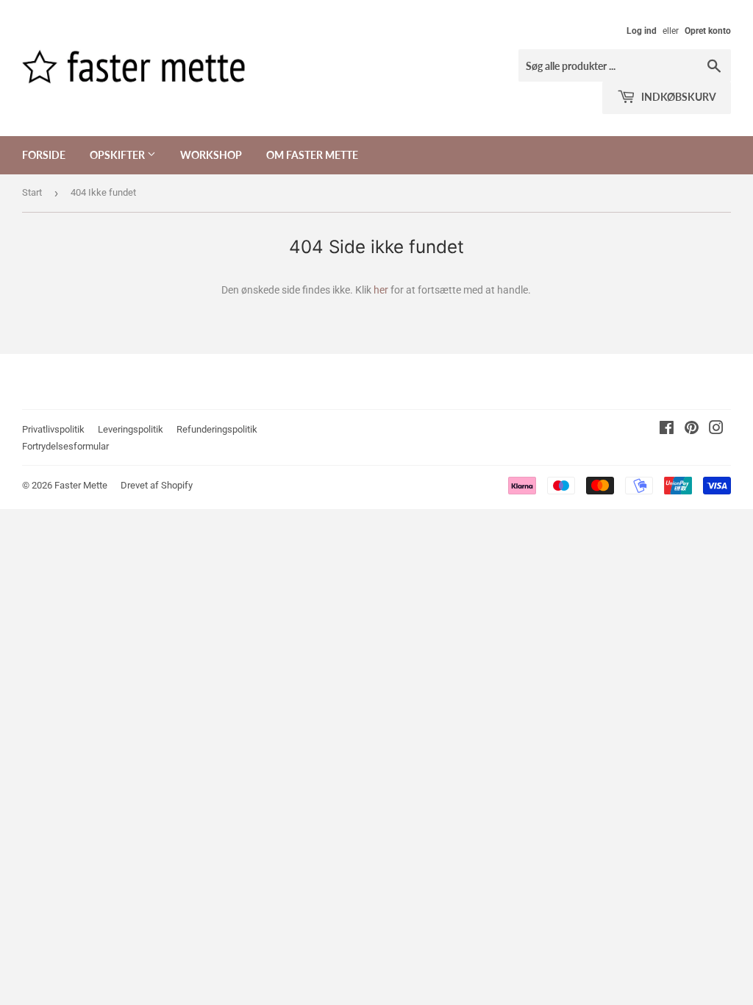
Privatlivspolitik (53, 429)
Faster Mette (80, 485)
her (381, 290)
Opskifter (118, 155)
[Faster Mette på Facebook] (666, 430)
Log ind (642, 31)
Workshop (211, 155)
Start (32, 192)
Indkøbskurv (677, 96)
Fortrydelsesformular (65, 446)
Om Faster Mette (312, 155)
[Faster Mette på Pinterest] (691, 430)
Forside (43, 155)
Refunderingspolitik (216, 429)
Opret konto (708, 31)
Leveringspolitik (130, 429)
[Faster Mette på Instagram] (716, 430)
